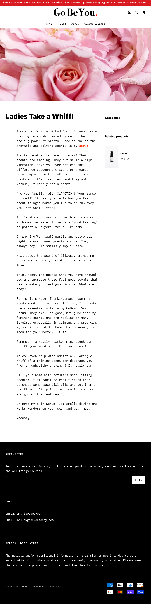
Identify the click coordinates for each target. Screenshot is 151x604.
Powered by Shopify (46, 587)
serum (83, 146)
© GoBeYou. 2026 (17, 587)
